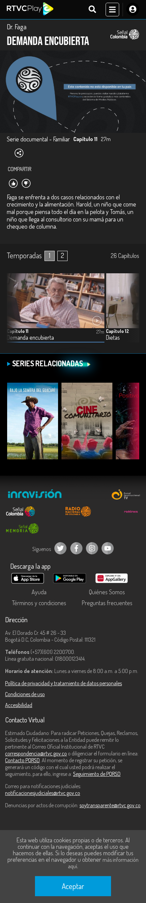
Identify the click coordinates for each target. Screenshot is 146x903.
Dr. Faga (16, 26)
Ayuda (39, 592)
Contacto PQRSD (22, 760)
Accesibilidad (18, 705)
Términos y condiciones (39, 603)
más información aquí (103, 863)
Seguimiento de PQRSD (97, 773)
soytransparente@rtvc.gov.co (110, 805)
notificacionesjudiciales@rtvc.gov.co (42, 793)
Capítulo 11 (18, 331)
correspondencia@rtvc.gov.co (36, 753)
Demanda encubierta (30, 337)
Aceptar (73, 886)
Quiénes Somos (107, 592)
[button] (131, 313)
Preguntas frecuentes (106, 603)
